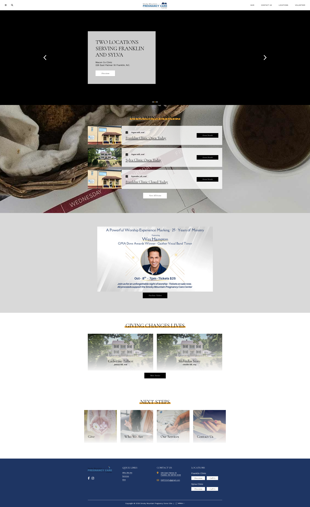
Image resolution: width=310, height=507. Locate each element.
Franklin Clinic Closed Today (147, 182)
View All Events (155, 195)
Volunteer (300, 5)
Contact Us (266, 5)
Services (125, 476)
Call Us (212, 478)
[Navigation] (6, 5)
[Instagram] (93, 478)
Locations (283, 5)
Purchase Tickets (155, 295)
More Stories (155, 375)
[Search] (12, 5)
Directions (105, 73)
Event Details (207, 135)
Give (252, 5)
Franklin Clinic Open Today (146, 138)
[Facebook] (89, 478)
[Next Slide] (265, 57)
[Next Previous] (45, 57)
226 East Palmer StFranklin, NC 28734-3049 (171, 474)
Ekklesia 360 (180, 503)
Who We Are (127, 473)
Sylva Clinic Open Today (143, 160)
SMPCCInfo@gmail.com (170, 480)
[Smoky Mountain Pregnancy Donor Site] (155, 5)
